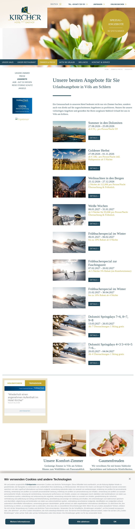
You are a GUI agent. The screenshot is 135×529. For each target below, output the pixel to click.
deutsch (54, 4)
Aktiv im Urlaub (67, 62)
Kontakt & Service (101, 62)
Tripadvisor (35, 383)
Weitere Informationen (20, 522)
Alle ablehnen (83, 522)
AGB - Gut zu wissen (22, 82)
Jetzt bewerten (25, 411)
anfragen (99, 4)
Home (107, 69)
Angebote (22, 79)
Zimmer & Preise (47, 62)
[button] (130, 479)
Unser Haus (7, 62)
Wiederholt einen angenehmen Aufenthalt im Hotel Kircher (23, 397)
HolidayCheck (14, 383)
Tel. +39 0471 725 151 (78, 4)
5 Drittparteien (30, 484)
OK (115, 522)
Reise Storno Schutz (22, 85)
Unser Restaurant (26, 62)
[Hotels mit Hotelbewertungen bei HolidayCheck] (38, 388)
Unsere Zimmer (22, 73)
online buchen (118, 4)
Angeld (22, 88)
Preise (22, 76)
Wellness (83, 62)
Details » (94, 138)
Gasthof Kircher (23, 14)
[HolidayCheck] (22, 106)
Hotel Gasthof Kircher (26, 388)
